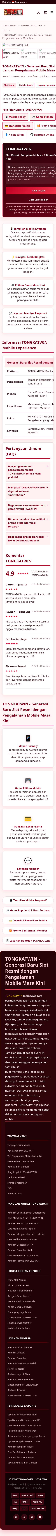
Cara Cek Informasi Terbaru (21, 1452)
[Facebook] (16, 1517)
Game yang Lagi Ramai (19, 1312)
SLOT (4, 30)
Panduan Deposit (16, 1352)
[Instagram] (24, 1517)
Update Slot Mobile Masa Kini (22, 1414)
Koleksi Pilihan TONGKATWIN (22, 1317)
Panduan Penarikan (17, 1358)
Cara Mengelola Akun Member (22, 1255)
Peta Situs (37, 1487)
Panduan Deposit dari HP (20, 1244)
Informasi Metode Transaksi (21, 1363)
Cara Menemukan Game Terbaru (24, 1425)
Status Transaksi (15, 1368)
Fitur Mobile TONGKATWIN (20, 1457)
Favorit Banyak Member (19, 1322)
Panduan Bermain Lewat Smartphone (26, 1212)
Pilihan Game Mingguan (19, 1306)
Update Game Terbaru (18, 1327)
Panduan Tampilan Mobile (20, 1446)
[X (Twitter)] (32, 1517)
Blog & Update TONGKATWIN (22, 1172)
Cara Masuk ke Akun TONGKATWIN (25, 1217)
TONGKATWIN (9, 25)
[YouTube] (40, 1517)
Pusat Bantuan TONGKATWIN (22, 1395)
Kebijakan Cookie (22, 1487)
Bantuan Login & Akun (18, 1374)
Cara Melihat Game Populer (21, 1228)
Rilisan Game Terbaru (18, 1285)
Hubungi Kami (14, 1193)
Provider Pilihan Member (20, 1290)
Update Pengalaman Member (22, 1462)
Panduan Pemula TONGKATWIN (23, 1260)
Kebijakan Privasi (16, 1177)
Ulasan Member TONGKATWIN (22, 1384)
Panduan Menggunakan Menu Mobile (26, 1234)
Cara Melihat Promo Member (22, 1239)
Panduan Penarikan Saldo (20, 1250)
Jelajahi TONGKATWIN (19, 179)
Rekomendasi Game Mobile (21, 1301)
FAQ (9, 1188)
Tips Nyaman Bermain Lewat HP (23, 1420)
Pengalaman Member (18, 1166)
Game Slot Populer (16, 1279)
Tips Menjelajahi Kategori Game (23, 1441)
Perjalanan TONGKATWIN (20, 1150)
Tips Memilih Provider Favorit (22, 1430)
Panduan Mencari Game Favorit (23, 1223)
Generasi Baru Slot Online (20, 1161)
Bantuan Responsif (16, 1389)
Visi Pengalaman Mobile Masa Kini (24, 1155)
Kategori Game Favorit (18, 1296)
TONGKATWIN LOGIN (31, 25)
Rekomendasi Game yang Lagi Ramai (26, 1435)
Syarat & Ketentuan (17, 1182)
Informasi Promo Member (20, 1379)
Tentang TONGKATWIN (18, 1145)
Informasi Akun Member (19, 1347)
